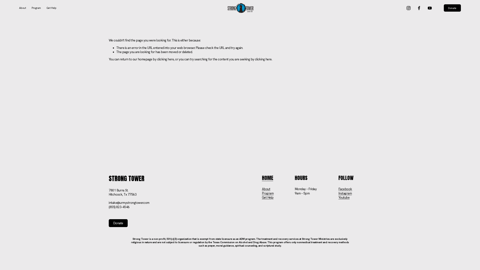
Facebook (345, 189)
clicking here (165, 59)
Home (267, 178)
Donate (452, 8)
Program (36, 8)
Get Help (51, 8)
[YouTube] (429, 8)
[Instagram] (408, 8)
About (22, 8)
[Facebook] (419, 8)
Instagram (345, 193)
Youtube (344, 197)
